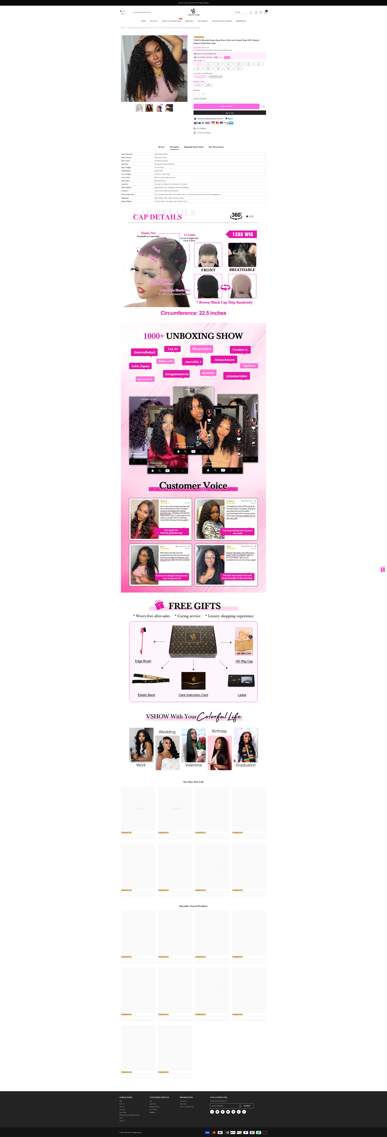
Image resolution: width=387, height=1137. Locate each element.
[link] (138, 835)
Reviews (162, 147)
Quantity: (197, 90)
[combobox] (242, 12)
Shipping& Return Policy (194, 147)
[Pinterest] (223, 1112)
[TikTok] (228, 1112)
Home (123, 28)
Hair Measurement (216, 147)
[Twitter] (244, 1112)
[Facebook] (212, 1112)
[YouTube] (233, 1112)
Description (174, 147)
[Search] (243, 12)
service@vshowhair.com (141, 12)
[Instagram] (217, 1112)
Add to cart (226, 106)
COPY (227, 57)
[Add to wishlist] (263, 106)
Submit (246, 1106)
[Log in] (256, 12)
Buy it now (230, 113)
